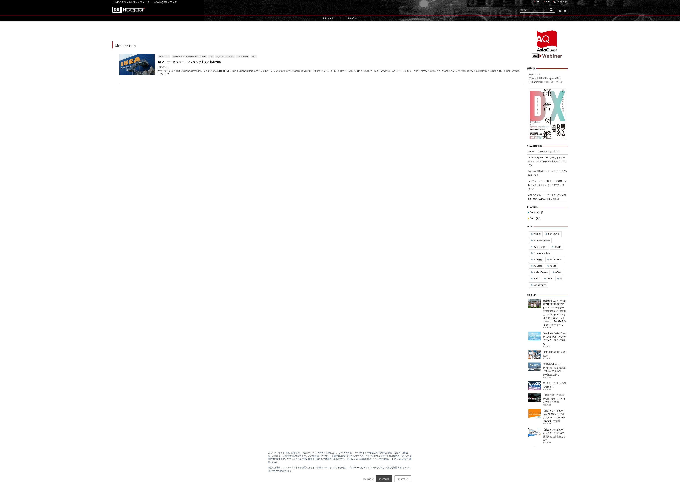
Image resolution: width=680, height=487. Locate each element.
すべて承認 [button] (384, 478)
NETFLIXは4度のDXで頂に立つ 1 (544, 151)
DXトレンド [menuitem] (328, 18)
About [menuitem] (548, 2)
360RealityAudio (542, 240)
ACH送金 (538, 260)
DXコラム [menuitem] (352, 18)
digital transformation (225, 56)
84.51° (558, 247)
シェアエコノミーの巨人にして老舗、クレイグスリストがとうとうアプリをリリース (547, 185)
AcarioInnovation (542, 253)
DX (211, 56)
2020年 (537, 234)
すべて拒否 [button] (403, 478)
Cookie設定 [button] (368, 478)
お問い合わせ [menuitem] (560, 2)
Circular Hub (243, 56)
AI (561, 279)
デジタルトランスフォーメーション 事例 (189, 56)
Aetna (536, 279)
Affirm (549, 279)
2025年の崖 (554, 234)
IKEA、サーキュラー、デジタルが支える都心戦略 (189, 61)
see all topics (540, 285)
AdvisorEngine (541, 272)
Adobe (553, 266)
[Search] (551, 10)
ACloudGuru (556, 260)
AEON (558, 272)
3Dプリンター (540, 247)
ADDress (538, 266)
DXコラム (535, 218)
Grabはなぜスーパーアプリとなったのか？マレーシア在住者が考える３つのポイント (547, 161)
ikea (253, 56)
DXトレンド (164, 56)
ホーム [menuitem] (538, 2)
